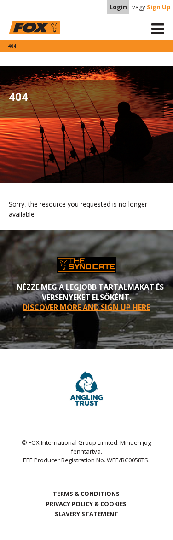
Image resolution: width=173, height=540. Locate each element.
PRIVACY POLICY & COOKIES (86, 504)
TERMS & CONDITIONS (86, 493)
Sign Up (159, 7)
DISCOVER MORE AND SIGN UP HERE (86, 307)
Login (118, 7)
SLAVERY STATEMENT (86, 514)
